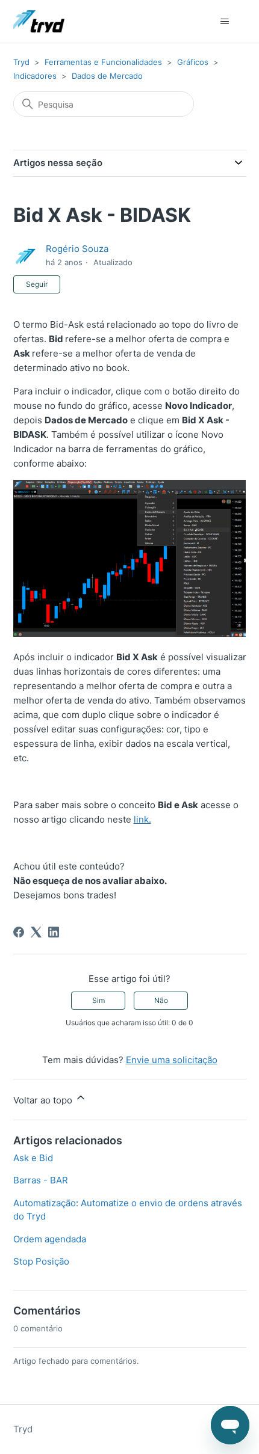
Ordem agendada (49, 1239)
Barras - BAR (40, 1180)
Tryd (21, 62)
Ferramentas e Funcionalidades (103, 62)
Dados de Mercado (107, 76)
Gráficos (192, 62)
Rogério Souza (77, 248)
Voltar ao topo (44, 1100)
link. (142, 819)
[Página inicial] (38, 21)
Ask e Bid (33, 1158)
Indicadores (35, 76)
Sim (98, 1000)
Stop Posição (41, 1261)
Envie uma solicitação (171, 1060)
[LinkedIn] (53, 932)
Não (161, 1000)
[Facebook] (18, 932)
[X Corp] (36, 932)
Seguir (37, 284)
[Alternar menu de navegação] (225, 21)
